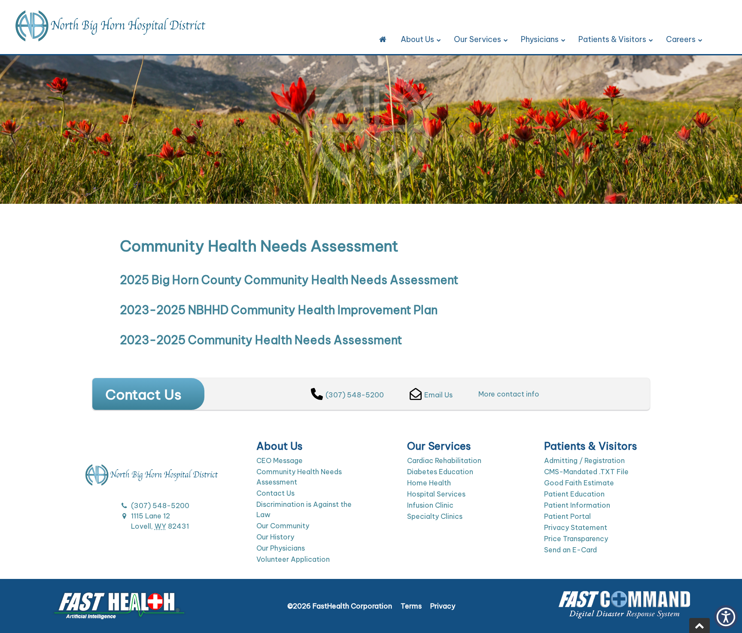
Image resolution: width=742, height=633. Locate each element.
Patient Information (577, 505)
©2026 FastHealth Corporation (339, 606)
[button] (726, 617)
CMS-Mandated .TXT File (586, 471)
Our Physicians (280, 548)
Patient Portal (567, 516)
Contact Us (275, 493)
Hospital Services (436, 494)
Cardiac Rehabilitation (444, 460)
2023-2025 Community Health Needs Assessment (261, 340)
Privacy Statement (575, 527)
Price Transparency (576, 538)
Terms (411, 606)
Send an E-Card (570, 549)
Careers (681, 39)
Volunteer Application (293, 559)
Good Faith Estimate (579, 483)
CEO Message (279, 460)
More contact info (508, 394)
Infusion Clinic (430, 505)
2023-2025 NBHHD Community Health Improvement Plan (279, 310)
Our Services (477, 39)
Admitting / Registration (584, 460)
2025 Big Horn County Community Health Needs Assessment (289, 280)
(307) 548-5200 (354, 395)
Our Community (282, 525)
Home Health (429, 483)
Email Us (438, 395)
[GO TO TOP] (699, 625)
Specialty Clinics (434, 516)
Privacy (442, 606)
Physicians (540, 39)
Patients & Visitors (612, 39)
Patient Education (574, 494)
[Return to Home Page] (383, 39)
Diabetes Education (440, 471)
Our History (275, 537)
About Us (417, 39)
